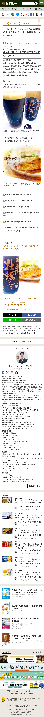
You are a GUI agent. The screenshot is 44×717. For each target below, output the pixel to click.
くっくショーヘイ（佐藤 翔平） (22, 366)
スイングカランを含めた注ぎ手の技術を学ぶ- (17, 408)
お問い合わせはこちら (23, 341)
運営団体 (9, 691)
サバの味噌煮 (21, 302)
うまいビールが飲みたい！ (21, 381)
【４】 (9, 460)
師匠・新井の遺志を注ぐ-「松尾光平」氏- (16, 414)
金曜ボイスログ (8, 477)
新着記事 (3, 9)
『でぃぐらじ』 (8, 475)
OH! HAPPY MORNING (9, 479)
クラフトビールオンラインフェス (13, 469)
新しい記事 (35, 652)
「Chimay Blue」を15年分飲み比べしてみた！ (17, 429)
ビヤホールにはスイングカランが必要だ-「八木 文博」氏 (20, 410)
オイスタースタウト (33, 299)
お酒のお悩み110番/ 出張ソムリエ (13, 404)
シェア (33, 315)
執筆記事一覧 (33, 486)
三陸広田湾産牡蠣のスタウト (12, 309)
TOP (22, 652)
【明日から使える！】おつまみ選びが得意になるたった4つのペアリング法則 (21, 247)
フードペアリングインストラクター (14, 306)
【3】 (38, 454)
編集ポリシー (18, 691)
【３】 (4, 460)
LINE (14, 320)
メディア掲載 (41, 9)
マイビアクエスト (8, 466)
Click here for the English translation (14, 418)
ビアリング (6, 433)
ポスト (14, 315)
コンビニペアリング (9, 302)
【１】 (27, 454)
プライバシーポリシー (31, 691)
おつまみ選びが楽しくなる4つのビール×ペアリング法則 (20, 424)
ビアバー (19, 9)
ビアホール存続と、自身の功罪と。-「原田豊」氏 (18, 416)
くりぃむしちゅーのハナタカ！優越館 (15, 464)
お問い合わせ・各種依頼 (18, 693)
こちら (19, 481)
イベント (8, 9)
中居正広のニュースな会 (10, 462)
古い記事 (7, 652)
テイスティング (14, 9)
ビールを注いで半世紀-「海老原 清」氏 (15, 412)
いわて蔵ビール (8, 299)
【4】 (3, 456)
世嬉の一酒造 (26, 309)
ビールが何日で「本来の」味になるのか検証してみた (19, 422)
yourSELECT (7, 435)
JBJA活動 (35, 9)
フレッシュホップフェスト (11, 471)
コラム (30, 9)
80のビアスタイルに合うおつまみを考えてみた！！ (19, 427)
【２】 (33, 454)
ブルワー (25, 9)
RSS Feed (30, 693)
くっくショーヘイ (20, 299)
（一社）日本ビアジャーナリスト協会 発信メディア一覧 (19, 333)
